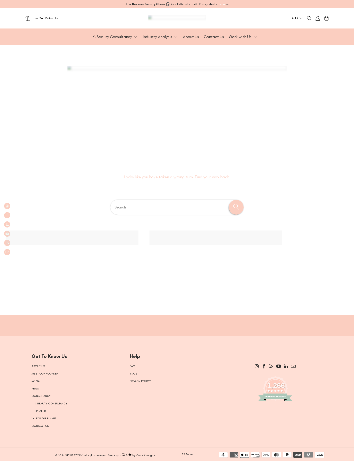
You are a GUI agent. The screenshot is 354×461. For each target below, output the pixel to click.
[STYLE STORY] (177, 18)
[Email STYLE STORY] (7, 252)
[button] (115, 37)
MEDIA (36, 381)
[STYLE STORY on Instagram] (7, 206)
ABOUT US (38, 366)
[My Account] (317, 18)
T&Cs (133, 373)
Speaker (40, 411)
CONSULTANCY (41, 396)
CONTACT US (40, 426)
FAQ (132, 366)
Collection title (52, 267)
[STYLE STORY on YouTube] (7, 234)
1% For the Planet (44, 418)
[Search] (311, 18)
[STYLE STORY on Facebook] (7, 215)
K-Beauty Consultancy (51, 403)
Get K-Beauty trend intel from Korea (174, 321)
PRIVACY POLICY (140, 381)
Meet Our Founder (45, 373)
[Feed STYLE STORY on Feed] (7, 224)
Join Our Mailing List (46, 18)
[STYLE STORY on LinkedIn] (7, 243)
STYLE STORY (74, 455)
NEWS (35, 388)
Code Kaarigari (145, 455)
